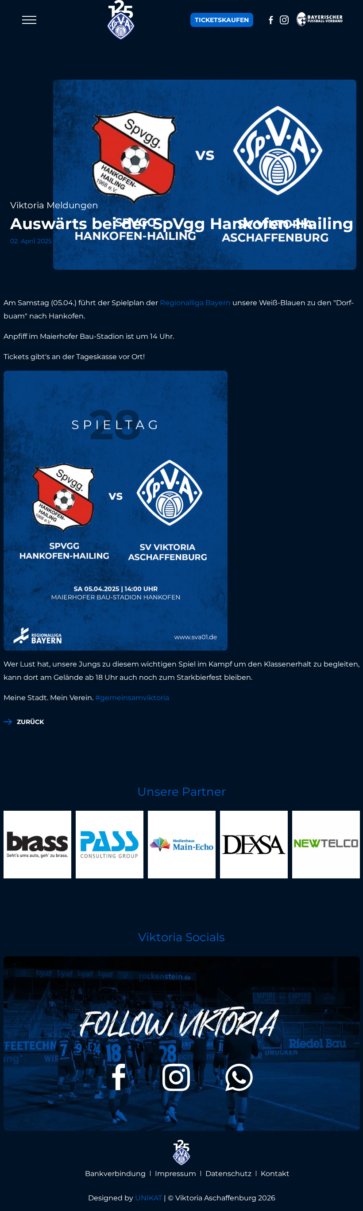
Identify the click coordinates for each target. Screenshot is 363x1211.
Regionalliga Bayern (195, 303)
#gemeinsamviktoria (132, 698)
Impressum (175, 1173)
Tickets (222, 20)
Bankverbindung (115, 1173)
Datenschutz (228, 1173)
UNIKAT (148, 1198)
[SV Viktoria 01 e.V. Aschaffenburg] (121, 20)
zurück (30, 722)
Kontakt (275, 1173)
